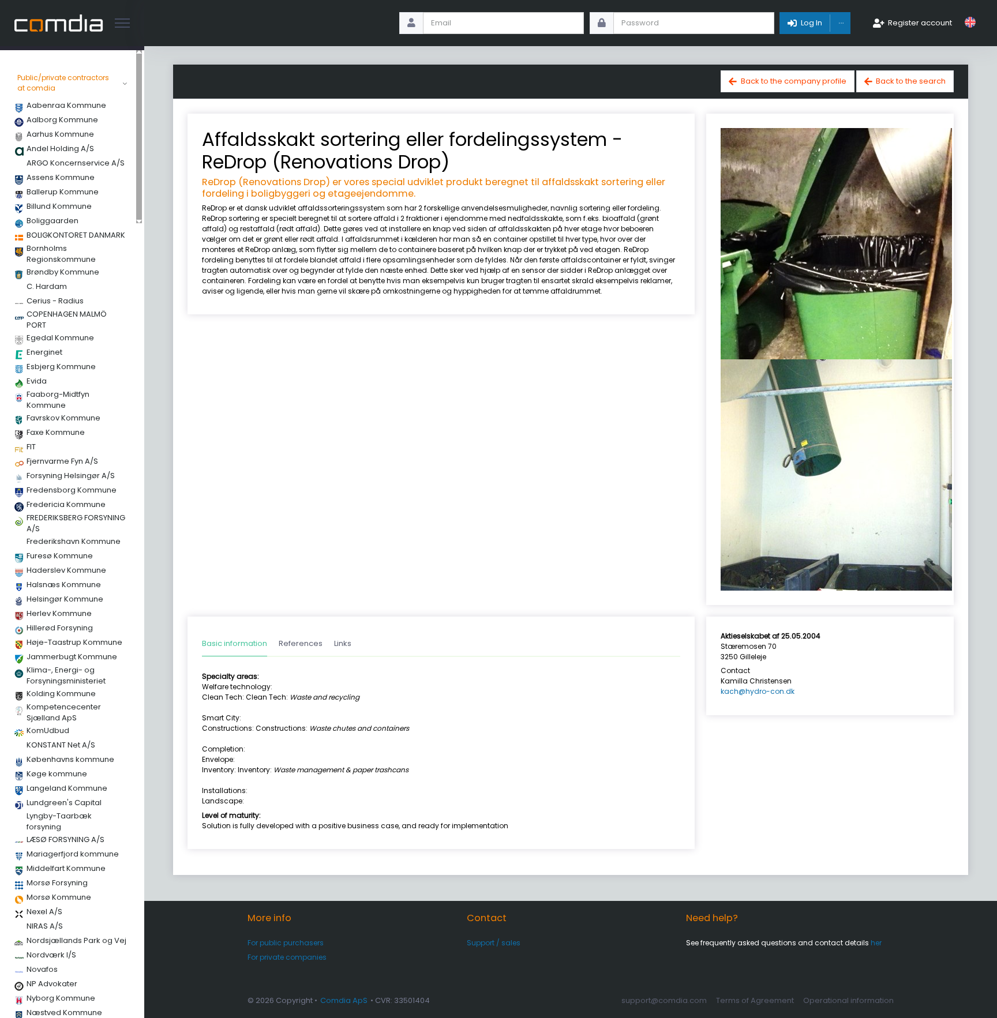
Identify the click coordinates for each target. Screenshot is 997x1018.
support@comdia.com (664, 1000)
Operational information (848, 1000)
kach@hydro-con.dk (757, 691)
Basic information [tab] (234, 643)
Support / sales (493, 943)
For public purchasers (286, 943)
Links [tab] (342, 643)
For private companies (287, 957)
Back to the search (911, 81)
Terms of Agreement (755, 1000)
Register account (920, 22)
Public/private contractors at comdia (63, 83)
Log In (811, 22)
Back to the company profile (793, 81)
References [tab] (301, 643)
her (876, 943)
